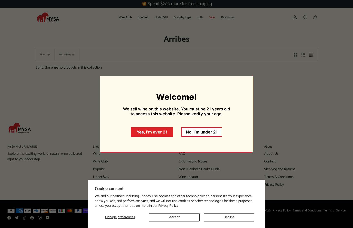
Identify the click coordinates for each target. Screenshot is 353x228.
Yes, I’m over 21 (152, 132)
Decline (229, 217)
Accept (174, 217)
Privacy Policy (168, 206)
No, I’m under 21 (202, 132)
